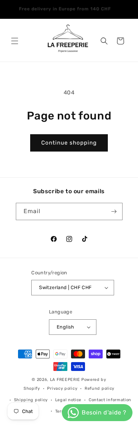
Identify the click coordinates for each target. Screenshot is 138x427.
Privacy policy (62, 388)
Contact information (110, 400)
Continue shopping (69, 142)
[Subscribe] (114, 211)
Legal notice (68, 400)
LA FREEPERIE (65, 379)
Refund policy (99, 388)
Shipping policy (31, 400)
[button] (15, 41)
